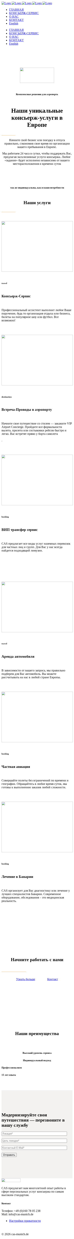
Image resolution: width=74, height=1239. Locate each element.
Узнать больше (25, 979)
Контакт (52, 979)
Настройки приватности (25, 1220)
